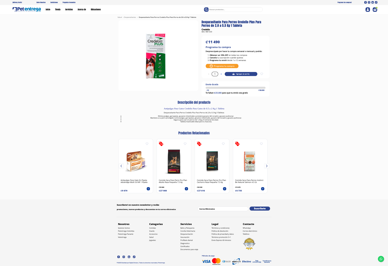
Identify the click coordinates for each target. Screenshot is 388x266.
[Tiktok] (376, 2)
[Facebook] (365, 2)
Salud (120, 17)
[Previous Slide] (121, 165)
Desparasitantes (130, 17)
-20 (161, 144)
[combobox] (233, 9)
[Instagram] (369, 2)
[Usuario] (367, 9)
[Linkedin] (372, 2)
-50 (237, 144)
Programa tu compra (224, 66)
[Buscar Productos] (206, 9)
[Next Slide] (266, 165)
